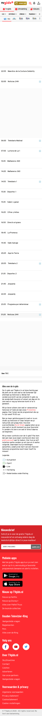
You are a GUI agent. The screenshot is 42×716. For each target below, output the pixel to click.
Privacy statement (10, 696)
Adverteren (7, 672)
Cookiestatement (10, 699)
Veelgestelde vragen (11, 621)
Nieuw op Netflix (9, 597)
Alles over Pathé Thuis (12, 605)
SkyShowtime (8, 660)
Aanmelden (36, 547)
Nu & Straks (20, 425)
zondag (22, 14)
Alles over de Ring (10, 633)
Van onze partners (10, 675)
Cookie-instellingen (11, 703)
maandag (32, 14)
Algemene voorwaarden (12, 692)
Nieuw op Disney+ (10, 601)
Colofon (6, 668)
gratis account (8, 440)
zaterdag (13, 14)
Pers (4, 629)
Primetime (31, 410)
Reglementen (8, 625)
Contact (6, 664)
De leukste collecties (11, 608)
